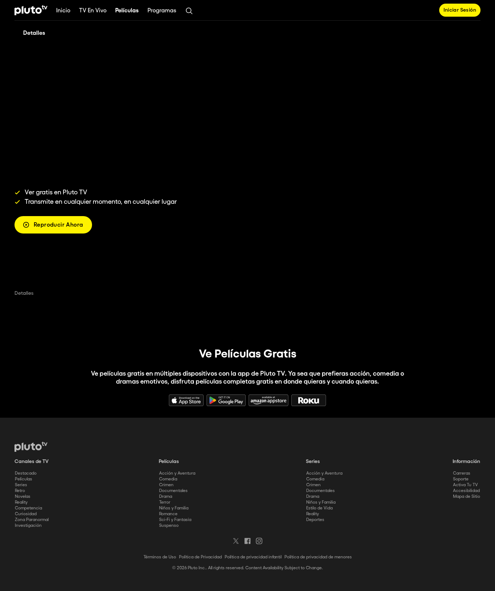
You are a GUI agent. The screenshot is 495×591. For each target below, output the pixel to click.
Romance (168, 514)
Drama (165, 496)
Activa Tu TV (465, 485)
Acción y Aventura (177, 473)
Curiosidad (26, 514)
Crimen (166, 485)
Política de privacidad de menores (318, 557)
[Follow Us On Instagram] (259, 541)
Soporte (461, 479)
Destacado (26, 473)
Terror (164, 502)
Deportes (315, 519)
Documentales (173, 490)
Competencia (28, 508)
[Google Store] (226, 400)
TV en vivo (93, 11)
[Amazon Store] (268, 400)
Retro (20, 490)
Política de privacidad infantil (253, 557)
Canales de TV (31, 461)
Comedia (168, 479)
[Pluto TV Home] (30, 10)
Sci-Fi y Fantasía (175, 519)
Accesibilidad (466, 490)
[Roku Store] (308, 400)
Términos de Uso (159, 557)
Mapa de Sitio (466, 496)
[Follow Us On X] (236, 541)
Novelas (22, 496)
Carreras (461, 473)
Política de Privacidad (200, 557)
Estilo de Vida (319, 508)
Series (21, 485)
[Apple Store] (186, 400)
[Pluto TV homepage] (30, 446)
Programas (161, 11)
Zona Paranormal (32, 519)
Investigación (28, 525)
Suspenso (169, 525)
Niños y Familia (173, 508)
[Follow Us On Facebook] (247, 541)
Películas (127, 11)
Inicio (63, 11)
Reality (21, 502)
